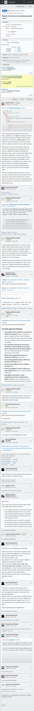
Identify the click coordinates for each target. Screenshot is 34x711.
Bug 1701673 (11, 10)
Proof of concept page (7, 67)
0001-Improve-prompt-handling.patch (11, 76)
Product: (8, 24)
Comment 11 (8, 544)
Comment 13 (8, 636)
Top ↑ (3, 705)
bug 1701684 (14, 398)
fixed (14, 463)
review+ (10, 82)
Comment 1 (8, 201)
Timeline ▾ (29, 99)
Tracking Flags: (5, 44)
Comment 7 (8, 431)
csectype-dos (10, 194)
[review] (10, 282)
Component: (7, 26)
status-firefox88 (5, 461)
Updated (7, 189)
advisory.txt (4, 89)
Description (8, 104)
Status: (8, 42)
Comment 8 (8, 442)
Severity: (8, 36)
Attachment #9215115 (7, 234)
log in (9, 695)
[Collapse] (31, 103)
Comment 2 (8, 241)
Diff (22, 86)
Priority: (8, 34)
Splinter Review (28, 86)
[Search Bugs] (24, 2)
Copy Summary (20, 6)
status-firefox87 (5, 459)
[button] (29, 2)
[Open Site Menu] (2, 2)
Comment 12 (8, 584)
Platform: (7, 28)
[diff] (4, 282)
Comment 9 (8, 470)
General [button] (13, 26)
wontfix (19, 48)
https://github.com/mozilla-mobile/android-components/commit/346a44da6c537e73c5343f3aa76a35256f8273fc (17, 448)
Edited (7, 316)
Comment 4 (8, 315)
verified (19, 51)
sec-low (17, 194)
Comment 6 (8, 407)
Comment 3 (8, 276)
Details (31, 73)
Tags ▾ (22, 99)
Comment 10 (8, 497)
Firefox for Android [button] (16, 24)
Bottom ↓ (15, 99)
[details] (27, 280)
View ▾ (30, 6)
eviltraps (8, 192)
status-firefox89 (5, 463)
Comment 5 (8, 392)
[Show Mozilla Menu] (5, 2)
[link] (17, 121)
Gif (2, 578)
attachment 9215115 (16, 280)
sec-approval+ (7, 83)
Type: (9, 31)
